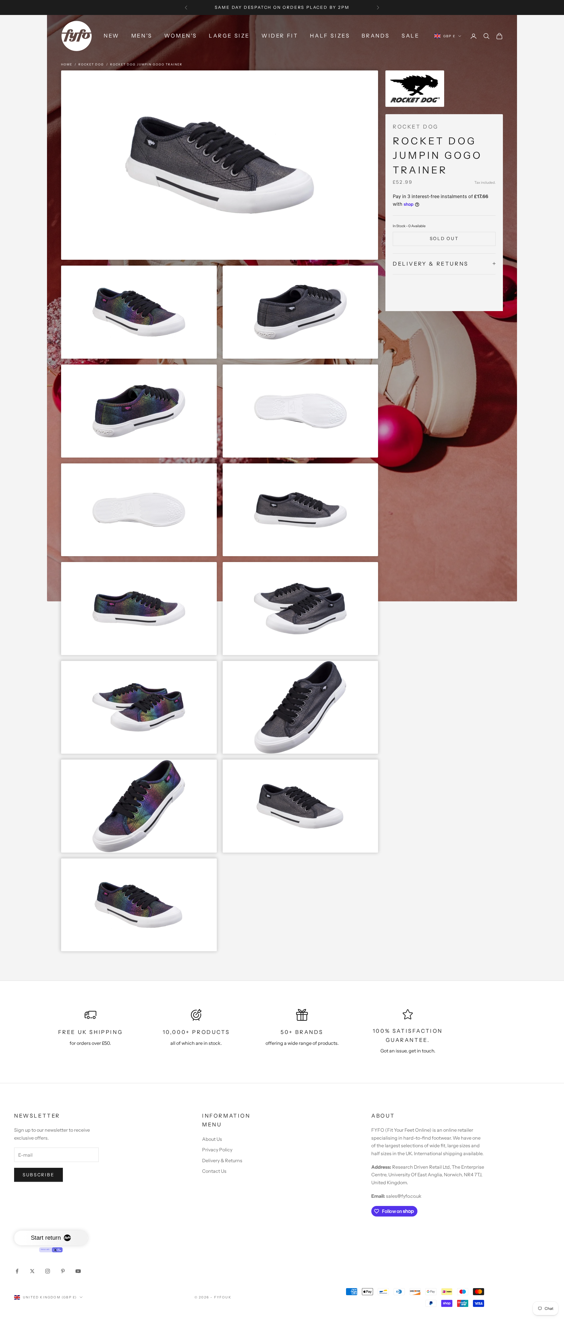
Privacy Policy (217, 1150)
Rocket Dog (91, 64)
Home (66, 64)
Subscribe (38, 1174)
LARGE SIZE (229, 36)
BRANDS (376, 36)
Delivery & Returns (222, 1160)
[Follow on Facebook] (17, 1271)
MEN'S (141, 36)
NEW (112, 36)
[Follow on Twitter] (32, 1271)
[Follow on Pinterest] (63, 1271)
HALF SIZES (330, 36)
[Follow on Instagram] (48, 1271)
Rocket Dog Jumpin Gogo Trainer (146, 64)
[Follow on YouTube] (78, 1271)
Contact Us (214, 1171)
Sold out (444, 238)
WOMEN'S (180, 36)
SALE (410, 36)
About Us (212, 1139)
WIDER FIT (279, 36)
